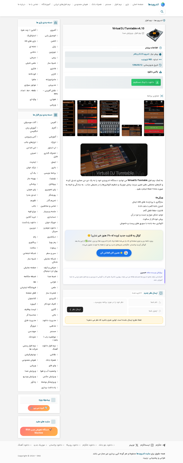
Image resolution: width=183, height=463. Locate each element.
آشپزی (53, 30)
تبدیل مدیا (31, 195)
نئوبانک (32, 337)
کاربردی (52, 298)
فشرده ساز (51, 293)
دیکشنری (51, 237)
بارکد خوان (31, 167)
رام (34, 237)
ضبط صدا (52, 276)
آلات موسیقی (30, 122)
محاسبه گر (31, 315)
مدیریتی (52, 85)
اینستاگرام (145, 445)
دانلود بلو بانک (106, 445)
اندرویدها (153, 5)
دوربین (32, 228)
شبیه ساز (52, 63)
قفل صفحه (31, 293)
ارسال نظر (76, 309)
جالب (34, 206)
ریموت (53, 248)
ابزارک (53, 142)
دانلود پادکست (29, 222)
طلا (34, 282)
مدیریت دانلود (49, 320)
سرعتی (33, 57)
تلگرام (158, 445)
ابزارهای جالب (30, 142)
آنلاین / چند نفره (28, 30)
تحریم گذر (51, 200)
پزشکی (32, 184)
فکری (33, 68)
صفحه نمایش (30, 267)
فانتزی (53, 68)
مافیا (34, 79)
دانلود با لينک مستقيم (143, 82)
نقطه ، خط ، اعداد (28, 90)
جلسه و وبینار (50, 211)
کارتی (53, 74)
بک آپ (33, 173)
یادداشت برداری (48, 387)
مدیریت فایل (30, 320)
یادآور (33, 382)
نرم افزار (118, 4)
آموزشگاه (46, 4)
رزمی (54, 57)
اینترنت (33, 162)
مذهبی (52, 326)
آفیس (53, 122)
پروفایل (52, 184)
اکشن (53, 41)
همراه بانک (97, 4)
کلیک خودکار (50, 304)
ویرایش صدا (127, 33)
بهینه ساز (31, 178)
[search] (162, 11)
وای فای (52, 365)
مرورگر (33, 326)
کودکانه (32, 74)
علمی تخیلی (31, 63)
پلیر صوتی (31, 189)
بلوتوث (52, 178)
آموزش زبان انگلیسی (32, 129)
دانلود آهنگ (23, 445)
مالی (54, 315)
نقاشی (53, 354)
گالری (53, 309)
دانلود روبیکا (72, 445)
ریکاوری (32, 242)
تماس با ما (33, 4)
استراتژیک (31, 35)
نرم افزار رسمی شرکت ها (30, 347)
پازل (54, 46)
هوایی (53, 99)
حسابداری (51, 217)
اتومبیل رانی (50, 35)
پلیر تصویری (50, 189)
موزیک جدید (39, 445)
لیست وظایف (30, 309)
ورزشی (53, 105)
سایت (147, 453)
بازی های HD (30, 41)
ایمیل (53, 162)
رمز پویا (52, 242)
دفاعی (33, 52)
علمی (53, 287)
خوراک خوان (50, 222)
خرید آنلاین (31, 217)
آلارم (54, 128)
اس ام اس (31, 148)
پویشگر (52, 195)
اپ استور (52, 148)
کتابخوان (32, 298)
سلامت (33, 248)
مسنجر (108, 4)
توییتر (132, 445)
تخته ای (32, 46)
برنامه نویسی (50, 173)
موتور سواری (30, 85)
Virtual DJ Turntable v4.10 (128, 29)
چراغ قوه (32, 211)
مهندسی (32, 331)
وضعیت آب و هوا (48, 371)
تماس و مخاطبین (48, 206)
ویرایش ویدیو (29, 376)
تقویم (33, 200)
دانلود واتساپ (55, 445)
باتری (53, 167)
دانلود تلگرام (89, 445)
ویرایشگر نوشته (48, 382)
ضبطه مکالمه (30, 276)
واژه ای (33, 99)
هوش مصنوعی (81, 4)
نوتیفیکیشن (30, 354)
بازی (127, 4)
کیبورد (33, 304)
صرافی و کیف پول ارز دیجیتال (50, 269)
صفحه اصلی (137, 4)
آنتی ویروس (30, 137)
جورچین (52, 52)
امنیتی (33, 153)
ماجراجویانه (51, 79)
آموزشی (52, 137)
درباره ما (21, 4)
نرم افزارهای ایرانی (62, 4)
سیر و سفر (51, 253)
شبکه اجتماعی (29, 253)
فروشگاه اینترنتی (28, 287)
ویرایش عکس (49, 376)
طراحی (53, 282)
